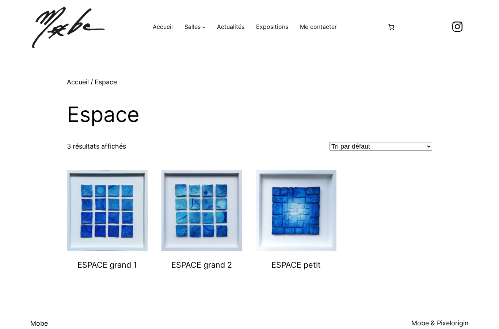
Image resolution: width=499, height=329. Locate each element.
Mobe (39, 323)
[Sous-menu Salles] (204, 27)
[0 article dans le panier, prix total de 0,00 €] (391, 27)
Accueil (78, 82)
